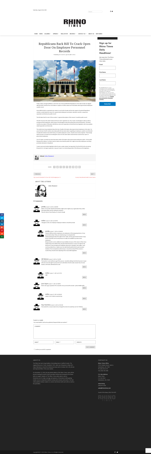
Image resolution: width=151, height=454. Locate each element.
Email (54, 217)
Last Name (56, 232)
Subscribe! (75, 247)
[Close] (98, 204)
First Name (56, 224)
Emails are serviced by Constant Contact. (87, 242)
